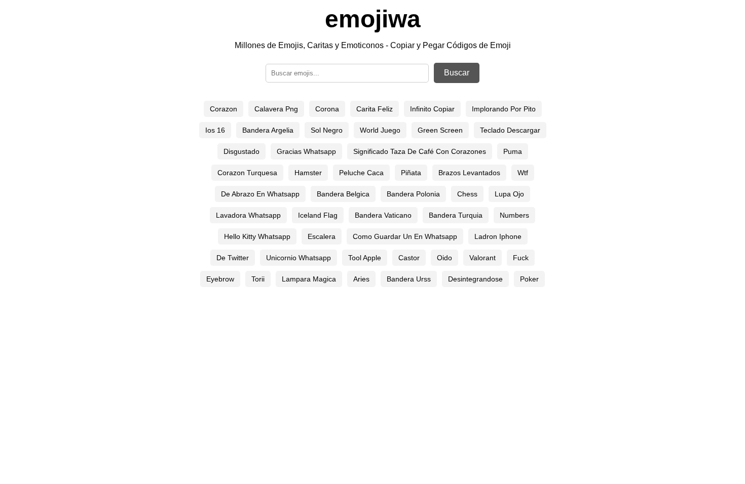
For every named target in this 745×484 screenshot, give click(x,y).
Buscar (456, 72)
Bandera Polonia (413, 194)
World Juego (380, 130)
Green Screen (440, 130)
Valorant (482, 258)
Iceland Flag (318, 215)
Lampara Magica (309, 279)
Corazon (223, 109)
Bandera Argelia (267, 130)
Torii (258, 279)
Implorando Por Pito (504, 109)
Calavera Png (276, 109)
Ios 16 (215, 130)
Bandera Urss (409, 279)
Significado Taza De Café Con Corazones (419, 151)
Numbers (514, 215)
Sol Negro (327, 130)
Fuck (521, 258)
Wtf (522, 173)
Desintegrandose (475, 279)
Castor (409, 258)
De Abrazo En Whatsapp (260, 194)
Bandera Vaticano (383, 215)
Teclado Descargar (510, 130)
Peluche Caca (361, 173)
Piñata (411, 173)
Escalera (322, 236)
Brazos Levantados (469, 173)
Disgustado (241, 151)
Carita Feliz (374, 109)
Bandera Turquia (455, 215)
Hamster (308, 173)
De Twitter (232, 258)
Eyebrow (220, 279)
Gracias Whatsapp (306, 151)
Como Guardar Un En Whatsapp (405, 236)
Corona (327, 109)
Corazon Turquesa (247, 173)
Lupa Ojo (509, 194)
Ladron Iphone (498, 236)
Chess (467, 194)
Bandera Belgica (343, 194)
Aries (361, 279)
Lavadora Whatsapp (248, 215)
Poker (529, 279)
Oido (444, 258)
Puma (512, 151)
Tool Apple (364, 258)
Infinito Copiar (432, 109)
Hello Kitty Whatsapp (257, 236)
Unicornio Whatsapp (298, 258)
